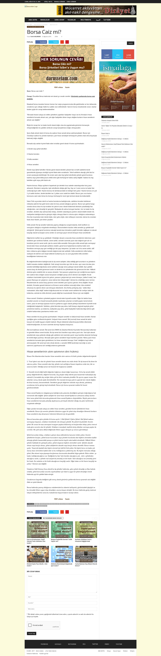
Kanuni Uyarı (117, 651)
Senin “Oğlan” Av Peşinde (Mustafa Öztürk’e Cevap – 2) (117, 127)
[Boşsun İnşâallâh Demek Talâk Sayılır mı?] (62, 529)
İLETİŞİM (107, 20)
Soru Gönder (71, 1)
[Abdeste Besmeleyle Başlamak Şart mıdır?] (62, 554)
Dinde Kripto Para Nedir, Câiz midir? (37, 565)
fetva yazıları (32, 506)
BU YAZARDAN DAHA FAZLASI (52, 518)
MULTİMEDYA (86, 20)
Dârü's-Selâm (40, 651)
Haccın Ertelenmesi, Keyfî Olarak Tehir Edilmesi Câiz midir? (36, 541)
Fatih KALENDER (36, 36)
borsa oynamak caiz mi (66, 504)
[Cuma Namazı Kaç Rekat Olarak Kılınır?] (86, 554)
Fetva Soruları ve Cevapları (35, 27)
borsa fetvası (44, 504)
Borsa (36, 504)
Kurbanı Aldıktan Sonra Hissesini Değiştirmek (83, 540)
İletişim (132, 651)
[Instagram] (121, 1)
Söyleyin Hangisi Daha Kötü (109, 120)
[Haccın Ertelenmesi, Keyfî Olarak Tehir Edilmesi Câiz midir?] (38, 529)
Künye (109, 651)
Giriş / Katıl (48, 1)
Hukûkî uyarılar (43, 653)
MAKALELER (45, 20)
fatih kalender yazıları (81, 504)
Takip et (118, 50)
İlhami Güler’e (105, 133)
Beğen (107, 50)
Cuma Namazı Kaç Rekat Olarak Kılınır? (86, 565)
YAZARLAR (72, 20)
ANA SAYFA (33, 20)
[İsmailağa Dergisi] (117, 86)
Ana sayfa (29, 24)
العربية (98, 20)
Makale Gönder (59, 1)
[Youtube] (135, 1)
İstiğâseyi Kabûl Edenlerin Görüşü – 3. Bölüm (114, 162)
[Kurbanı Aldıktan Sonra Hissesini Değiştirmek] (86, 529)
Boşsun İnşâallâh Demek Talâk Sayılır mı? (61, 540)
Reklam (125, 651)
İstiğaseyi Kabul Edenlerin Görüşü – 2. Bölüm (114, 173)
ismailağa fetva (41, 506)
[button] (133, 19)
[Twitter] (128, 1)
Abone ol (129, 50)
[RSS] (124, 1)
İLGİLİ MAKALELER (34, 518)
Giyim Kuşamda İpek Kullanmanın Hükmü (113, 157)
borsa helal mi (54, 504)
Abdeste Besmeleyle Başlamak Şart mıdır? (61, 565)
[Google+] (118, 1)
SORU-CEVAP (59, 20)
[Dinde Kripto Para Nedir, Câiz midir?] (38, 554)
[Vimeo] (131, 1)
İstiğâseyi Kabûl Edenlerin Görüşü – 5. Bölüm (114, 139)
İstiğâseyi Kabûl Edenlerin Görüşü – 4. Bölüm (114, 152)
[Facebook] (114, 1)
